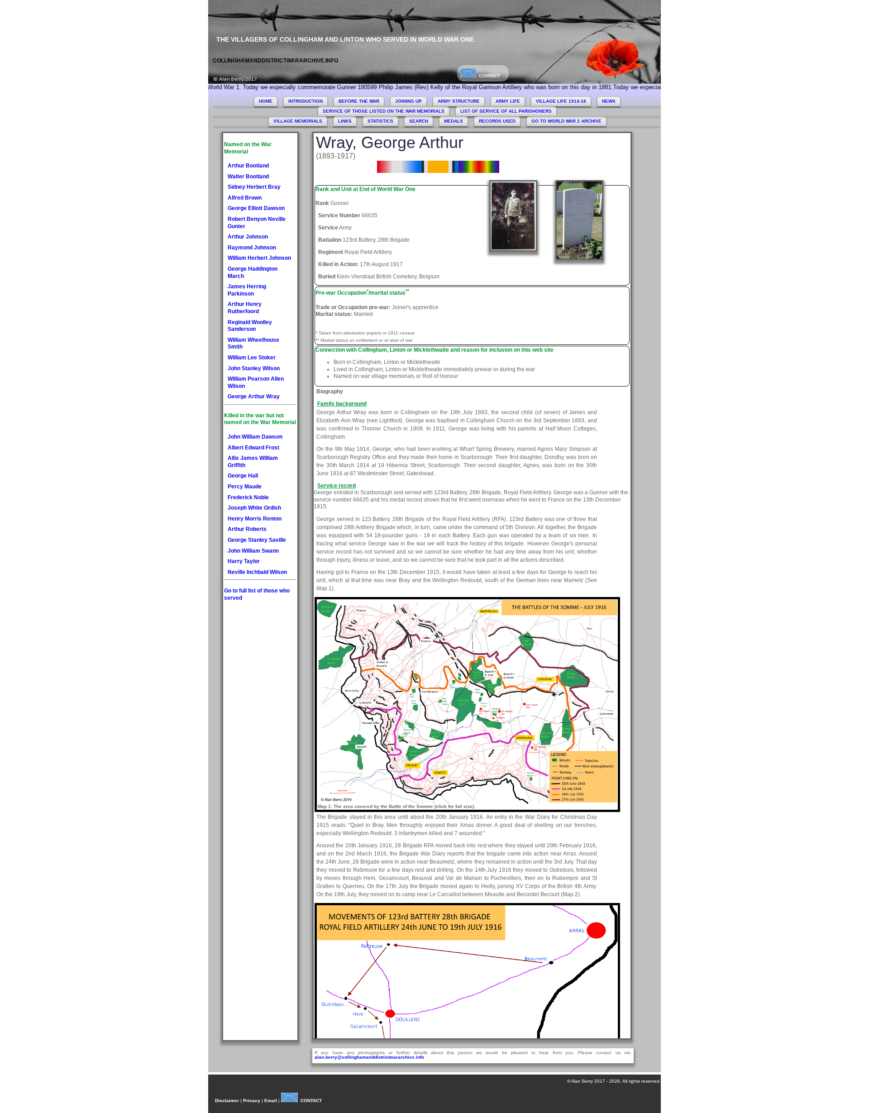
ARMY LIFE (508, 101)
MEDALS (453, 121)
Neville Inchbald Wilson (257, 572)
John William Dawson (255, 437)
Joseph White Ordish (254, 508)
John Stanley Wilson (254, 368)
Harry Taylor (244, 561)
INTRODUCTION (305, 101)
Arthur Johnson (248, 237)
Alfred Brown (245, 198)
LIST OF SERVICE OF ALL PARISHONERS (506, 111)
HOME (265, 101)
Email (270, 1100)
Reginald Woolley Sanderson (250, 326)
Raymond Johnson (252, 247)
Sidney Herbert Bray (254, 187)
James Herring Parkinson (247, 290)
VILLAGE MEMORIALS (297, 121)
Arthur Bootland (248, 165)
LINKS (345, 121)
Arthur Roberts (247, 529)
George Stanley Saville (257, 540)
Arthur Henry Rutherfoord (245, 308)
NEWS (609, 101)
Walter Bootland (248, 176)
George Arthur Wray (254, 396)
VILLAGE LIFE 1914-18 (561, 101)
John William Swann (253, 551)
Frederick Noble (248, 497)
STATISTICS (380, 121)
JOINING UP (408, 101)
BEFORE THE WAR (359, 101)
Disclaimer (227, 1100)
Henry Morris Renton (255, 519)
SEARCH (418, 121)
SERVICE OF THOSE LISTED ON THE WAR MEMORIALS (383, 111)
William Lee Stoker (252, 357)
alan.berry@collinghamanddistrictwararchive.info (369, 1057)
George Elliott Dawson (256, 208)
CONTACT (488, 75)
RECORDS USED (497, 121)
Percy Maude (245, 486)
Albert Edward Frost (253, 447)
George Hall (243, 476)
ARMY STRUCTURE (459, 101)
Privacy (251, 1100)
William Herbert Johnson (259, 258)
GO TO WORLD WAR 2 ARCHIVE (566, 121)
